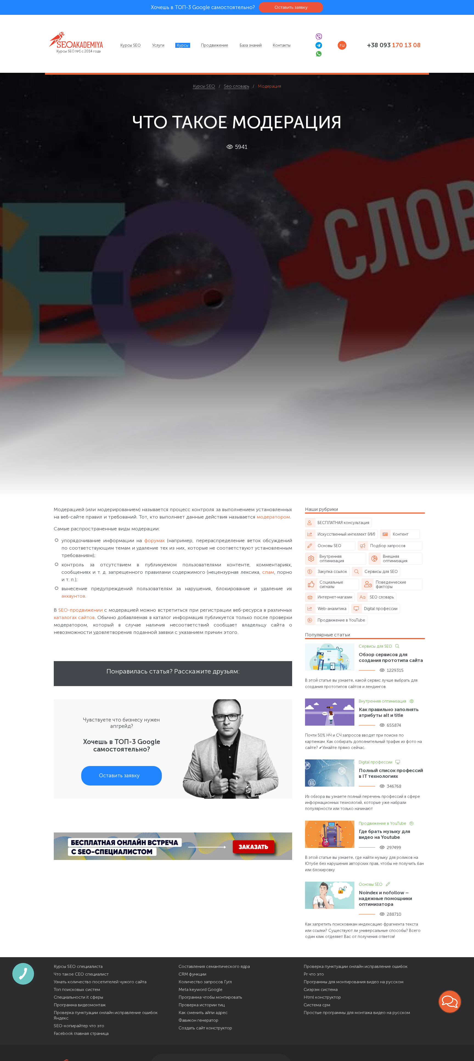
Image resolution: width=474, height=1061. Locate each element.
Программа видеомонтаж (80, 1004)
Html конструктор (322, 997)
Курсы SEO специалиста (78, 966)
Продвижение (214, 45)
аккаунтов (73, 596)
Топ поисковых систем (77, 989)
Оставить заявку (291, 7)
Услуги (158, 45)
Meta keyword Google (200, 989)
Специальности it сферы (78, 997)
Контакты (281, 45)
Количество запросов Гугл (205, 981)
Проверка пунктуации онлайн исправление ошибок (356, 966)
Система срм (317, 1004)
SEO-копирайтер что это (79, 1025)
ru (342, 45)
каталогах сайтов (74, 617)
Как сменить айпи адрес (203, 1012)
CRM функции (192, 974)
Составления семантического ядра (214, 966)
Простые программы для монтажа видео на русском (357, 1012)
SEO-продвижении (80, 610)
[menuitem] (130, 45)
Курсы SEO (130, 45)
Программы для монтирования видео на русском (354, 981)
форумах (154, 540)
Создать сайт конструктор (205, 1028)
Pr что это (314, 974)
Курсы (182, 45)
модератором (273, 517)
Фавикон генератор (198, 1020)
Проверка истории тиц (202, 1004)
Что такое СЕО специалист (81, 974)
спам (268, 572)
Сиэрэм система (321, 989)
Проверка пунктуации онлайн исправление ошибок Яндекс (106, 1015)
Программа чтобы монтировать (210, 997)
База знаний (251, 45)
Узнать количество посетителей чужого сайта (100, 981)
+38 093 (394, 45)
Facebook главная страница (81, 1033)
